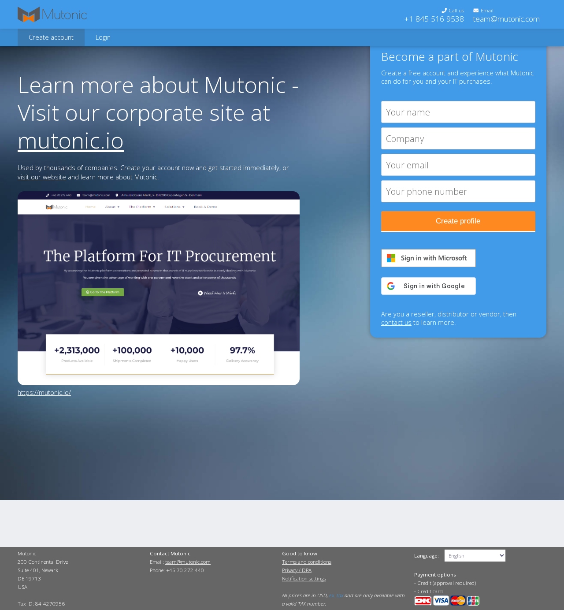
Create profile (458, 220)
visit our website (42, 177)
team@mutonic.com (506, 18)
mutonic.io (71, 140)
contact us (396, 322)
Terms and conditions (306, 561)
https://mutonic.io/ (44, 392)
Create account (51, 37)
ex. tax (336, 595)
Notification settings (304, 578)
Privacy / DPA (297, 570)
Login (103, 37)
